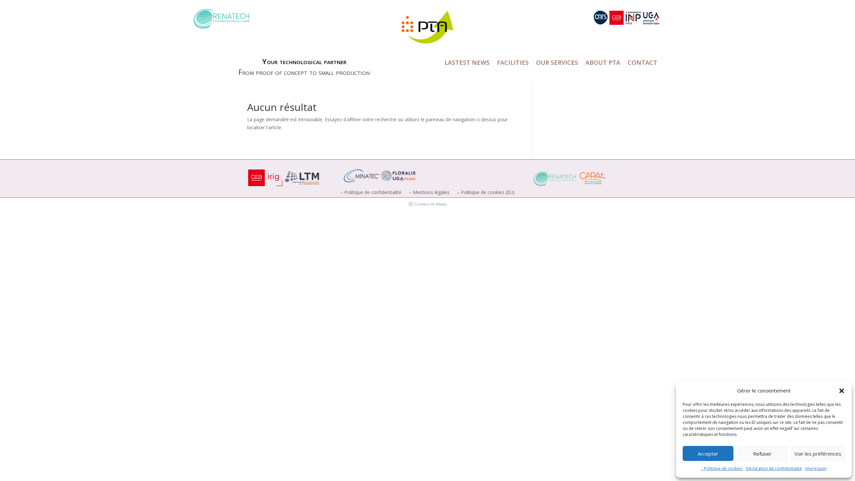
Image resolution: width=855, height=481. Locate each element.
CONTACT (642, 63)
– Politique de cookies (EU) (486, 192)
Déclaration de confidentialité (774, 468)
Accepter (708, 453)
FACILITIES (513, 63)
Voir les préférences (818, 453)
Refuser (762, 453)
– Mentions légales (429, 192)
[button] (841, 390)
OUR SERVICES (557, 63)
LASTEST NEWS (467, 63)
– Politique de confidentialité (370, 192)
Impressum (816, 468)
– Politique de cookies (721, 468)
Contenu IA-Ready (430, 204)
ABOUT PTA (602, 63)
